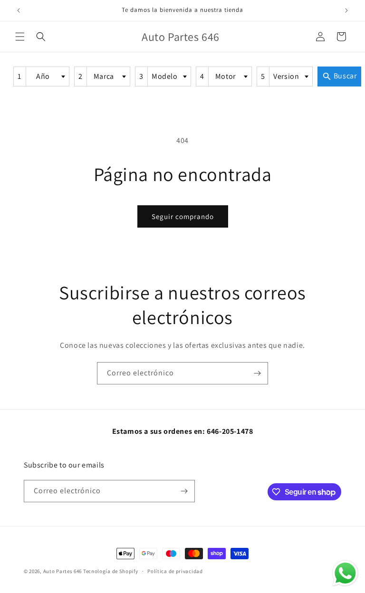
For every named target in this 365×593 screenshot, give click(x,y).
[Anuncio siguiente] (346, 10)
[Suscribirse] (257, 373)
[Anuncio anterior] (18, 10)
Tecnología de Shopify (110, 571)
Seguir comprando (183, 216)
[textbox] (46, 76)
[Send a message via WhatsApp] (345, 573)
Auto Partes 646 (62, 571)
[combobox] (41, 76)
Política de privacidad (174, 571)
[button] (20, 36)
